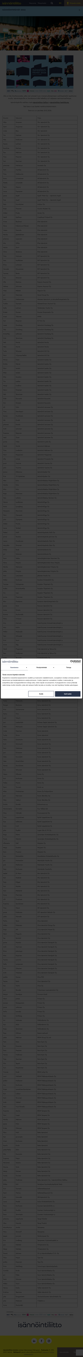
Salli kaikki (67, 694)
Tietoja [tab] (68, 667)
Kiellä (41, 694)
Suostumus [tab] (14, 667)
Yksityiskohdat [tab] (41, 667)
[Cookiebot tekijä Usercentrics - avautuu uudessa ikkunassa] (72, 661)
